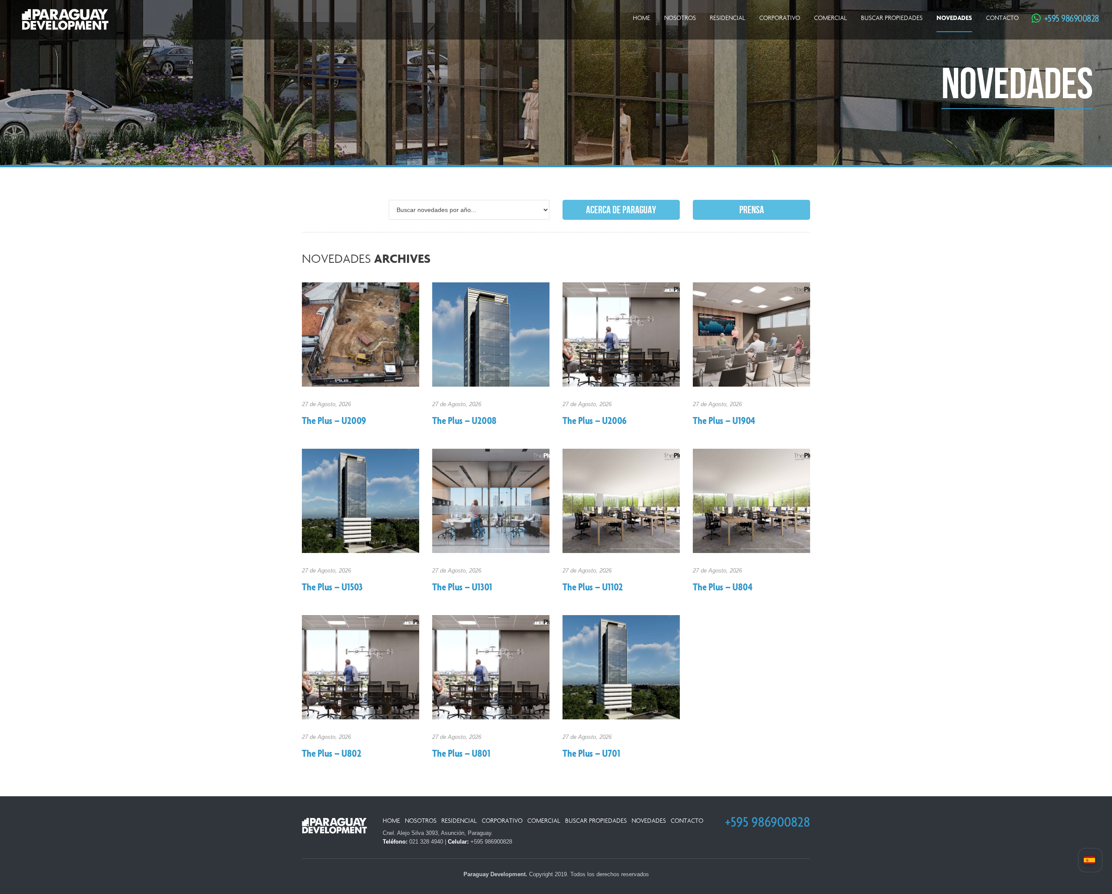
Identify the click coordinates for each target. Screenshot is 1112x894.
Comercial (830, 18)
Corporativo (779, 18)
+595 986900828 (1067, 18)
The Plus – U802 (331, 754)
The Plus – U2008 (464, 421)
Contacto (1002, 18)
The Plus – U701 (591, 754)
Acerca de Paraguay (621, 210)
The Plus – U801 (461, 754)
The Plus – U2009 (334, 421)
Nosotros (680, 18)
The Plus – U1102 (593, 588)
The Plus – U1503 (332, 588)
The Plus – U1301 (462, 588)
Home (641, 18)
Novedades (954, 18)
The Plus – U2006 (595, 421)
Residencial (727, 18)
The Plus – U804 (722, 588)
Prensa (751, 210)
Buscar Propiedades (892, 18)
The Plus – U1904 (724, 421)
